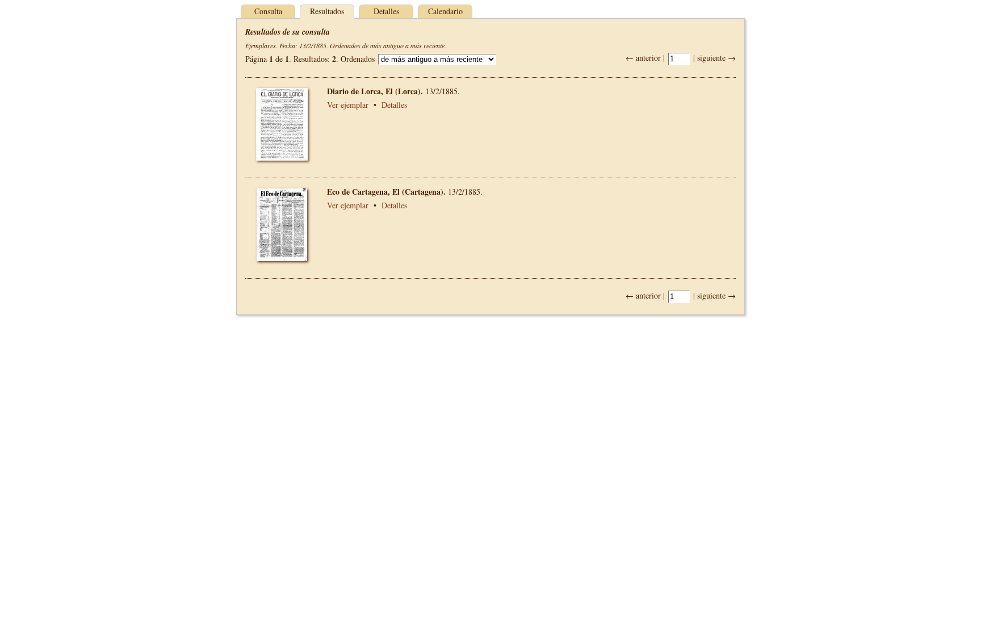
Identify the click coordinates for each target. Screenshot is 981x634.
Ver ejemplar (347, 104)
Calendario (445, 11)
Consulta (268, 11)
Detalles (386, 11)
